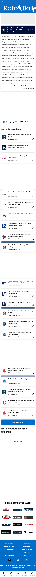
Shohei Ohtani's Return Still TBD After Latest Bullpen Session (19, 224)
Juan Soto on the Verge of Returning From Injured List (19, 333)
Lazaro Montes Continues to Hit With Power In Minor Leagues (19, 390)
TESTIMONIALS (9, 547)
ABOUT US (9, 552)
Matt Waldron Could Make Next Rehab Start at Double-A (16, 30)
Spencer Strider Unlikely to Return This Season (20, 193)
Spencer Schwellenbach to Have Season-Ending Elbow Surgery (20, 203)
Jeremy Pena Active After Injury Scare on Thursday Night (20, 322)
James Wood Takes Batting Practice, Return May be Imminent (19, 235)
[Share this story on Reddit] (33, 30)
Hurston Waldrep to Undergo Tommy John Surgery (19, 157)
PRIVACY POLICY (9, 555)
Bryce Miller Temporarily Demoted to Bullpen (19, 135)
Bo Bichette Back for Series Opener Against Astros (19, 380)
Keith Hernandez (26, 86)
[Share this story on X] (31, 30)
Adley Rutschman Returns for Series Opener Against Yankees (19, 369)
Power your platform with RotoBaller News (19, 122)
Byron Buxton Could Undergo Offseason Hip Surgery (20, 246)
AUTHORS (27, 552)
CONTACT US (9, 544)
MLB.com (31, 88)
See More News (18, 422)
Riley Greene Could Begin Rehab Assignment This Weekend (18, 146)
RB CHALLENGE (27, 550)
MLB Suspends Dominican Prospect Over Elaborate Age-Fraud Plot (21, 282)
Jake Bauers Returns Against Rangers (19, 302)
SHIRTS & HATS (9, 550)
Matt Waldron (11, 39)
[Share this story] (28, 30)
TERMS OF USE (27, 555)
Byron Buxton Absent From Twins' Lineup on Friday (20, 312)
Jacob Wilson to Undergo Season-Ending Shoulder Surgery (20, 214)
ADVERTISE (27, 544)
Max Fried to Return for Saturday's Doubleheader (18, 292)
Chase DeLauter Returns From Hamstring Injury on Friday (21, 401)
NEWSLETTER (27, 547)
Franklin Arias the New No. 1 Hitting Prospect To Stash (18, 411)
